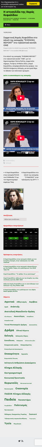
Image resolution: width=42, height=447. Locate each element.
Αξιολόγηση (8, 316)
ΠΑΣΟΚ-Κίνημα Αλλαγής (17, 393)
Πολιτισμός (20, 405)
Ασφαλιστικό (8, 320)
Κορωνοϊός (11, 382)
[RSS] (22, 441)
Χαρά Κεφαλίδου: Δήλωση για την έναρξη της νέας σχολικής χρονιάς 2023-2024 (20, 278)
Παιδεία (10, 399)
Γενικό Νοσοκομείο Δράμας (15, 325)
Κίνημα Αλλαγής (13, 367)
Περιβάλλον (8, 405)
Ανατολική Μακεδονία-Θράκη (19, 311)
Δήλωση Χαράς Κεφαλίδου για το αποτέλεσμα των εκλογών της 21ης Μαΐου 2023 (21, 284)
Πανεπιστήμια (24, 400)
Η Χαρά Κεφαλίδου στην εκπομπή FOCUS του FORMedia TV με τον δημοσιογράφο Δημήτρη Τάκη (11, 177)
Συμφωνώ (33, 4)
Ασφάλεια (30, 316)
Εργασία (24, 354)
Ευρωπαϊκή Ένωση (11, 358)
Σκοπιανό (33, 414)
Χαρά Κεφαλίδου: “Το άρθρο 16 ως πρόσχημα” (19, 274)
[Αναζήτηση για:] (15, 219)
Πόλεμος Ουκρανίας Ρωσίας (15, 414)
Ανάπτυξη (14, 307)
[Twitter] (19, 441)
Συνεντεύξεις (10, 160)
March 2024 (21, 229)
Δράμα (9, 330)
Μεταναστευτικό (26, 383)
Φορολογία (17, 423)
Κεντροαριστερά (13, 373)
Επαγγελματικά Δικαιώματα (13, 349)
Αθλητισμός (22, 302)
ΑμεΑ (6, 307)
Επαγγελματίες (26, 345)
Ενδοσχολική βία (30, 340)
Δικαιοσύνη (33, 325)
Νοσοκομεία (8, 389)
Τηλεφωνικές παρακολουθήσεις (15, 418)
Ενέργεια (20, 340)
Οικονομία (21, 388)
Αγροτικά (9, 301)
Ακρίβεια (33, 302)
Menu (8, 25)
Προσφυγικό (8, 410)
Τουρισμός (32, 418)
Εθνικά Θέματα (22, 330)
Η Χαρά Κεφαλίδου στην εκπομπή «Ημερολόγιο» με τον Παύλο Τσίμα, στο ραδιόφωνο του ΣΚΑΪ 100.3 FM (20, 268)
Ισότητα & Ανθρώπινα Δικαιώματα (20, 363)
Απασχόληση (19, 316)
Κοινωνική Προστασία (14, 378)
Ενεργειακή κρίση (11, 345)
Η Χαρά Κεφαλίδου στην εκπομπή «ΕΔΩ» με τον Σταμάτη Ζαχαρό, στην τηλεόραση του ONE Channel (20, 260)
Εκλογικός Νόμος (22, 336)
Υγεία (7, 423)
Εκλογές (8, 163)
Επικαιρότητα (11, 353)
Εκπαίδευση (9, 340)
